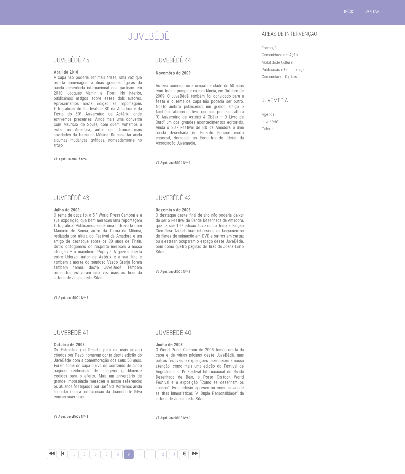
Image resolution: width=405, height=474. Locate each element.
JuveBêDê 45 (71, 60)
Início (349, 11)
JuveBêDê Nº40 (179, 418)
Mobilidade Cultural (277, 62)
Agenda (268, 114)
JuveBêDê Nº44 (179, 163)
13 (173, 454)
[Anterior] (63, 454)
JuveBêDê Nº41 (77, 416)
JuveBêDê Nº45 (77, 159)
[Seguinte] (184, 454)
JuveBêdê (270, 121)
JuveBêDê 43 (71, 198)
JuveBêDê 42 (173, 198)
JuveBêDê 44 (173, 60)
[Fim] (195, 454)
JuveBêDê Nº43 (77, 298)
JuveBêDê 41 (71, 333)
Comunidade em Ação (280, 55)
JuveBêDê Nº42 (179, 272)
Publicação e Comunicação (284, 69)
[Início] (51, 454)
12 (162, 454)
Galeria (267, 128)
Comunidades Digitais (279, 76)
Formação (270, 47)
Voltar (372, 11)
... (73, 454)
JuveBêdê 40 (173, 333)
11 (151, 454)
